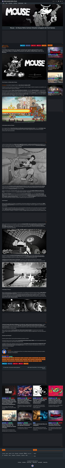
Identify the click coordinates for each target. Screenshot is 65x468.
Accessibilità (40, 462)
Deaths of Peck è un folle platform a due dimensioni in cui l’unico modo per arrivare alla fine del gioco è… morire (55, 401)
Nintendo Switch (29, 453)
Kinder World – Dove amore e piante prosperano (12, 367)
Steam (10, 455)
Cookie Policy (34, 462)
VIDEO (25, 3)
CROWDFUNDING (20, 3)
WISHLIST (11, 356)
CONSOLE (50, 54)
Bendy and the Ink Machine (6, 357)
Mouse (21, 359)
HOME (3, 3)
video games (18, 455)
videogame (13, 455)
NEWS (6, 3)
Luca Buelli (6, 45)
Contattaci (24, 462)
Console (3, 453)
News (29, 359)
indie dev (8, 359)
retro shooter (32, 359)
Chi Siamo (19, 462)
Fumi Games (4, 85)
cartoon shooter (17, 357)
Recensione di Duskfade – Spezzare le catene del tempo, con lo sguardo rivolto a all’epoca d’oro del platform (25, 401)
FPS (39, 357)
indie (13, 453)
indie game (16, 453)
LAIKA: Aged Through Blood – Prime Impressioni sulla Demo (36, 368)
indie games (12, 359)
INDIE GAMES (4, 356)
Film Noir (30, 357)
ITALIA (35, 456)
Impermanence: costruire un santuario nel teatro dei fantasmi (54, 68)
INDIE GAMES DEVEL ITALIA (10, 1)
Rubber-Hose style (38, 359)
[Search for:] (62, 3)
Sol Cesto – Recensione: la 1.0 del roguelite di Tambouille (54, 94)
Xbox (27, 455)
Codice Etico (45, 462)
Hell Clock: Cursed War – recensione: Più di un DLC (53, 56)
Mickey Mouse (17, 359)
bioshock (12, 357)
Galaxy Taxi (4, 359)
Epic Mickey (26, 357)
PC (53, 78)
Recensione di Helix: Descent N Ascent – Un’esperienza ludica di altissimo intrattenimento (40, 401)
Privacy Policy (29, 462)
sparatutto (43, 359)
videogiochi (23, 455)
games (7, 453)
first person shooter (35, 357)
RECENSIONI (10, 3)
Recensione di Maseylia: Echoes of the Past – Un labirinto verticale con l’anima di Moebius (55, 81)
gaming (10, 453)
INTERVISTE (15, 3)
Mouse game (25, 359)
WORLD (35, 453)
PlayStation (6, 455)
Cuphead (22, 357)
